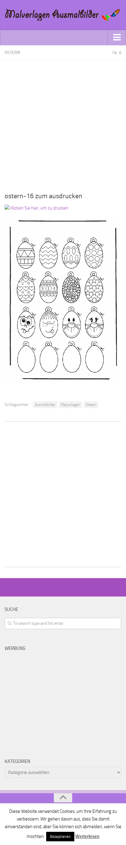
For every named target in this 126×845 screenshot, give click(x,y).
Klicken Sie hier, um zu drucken (39, 208)
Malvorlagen (70, 405)
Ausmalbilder (45, 405)
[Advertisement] (63, 123)
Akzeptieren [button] (60, 836)
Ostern (12, 52)
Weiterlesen (87, 836)
